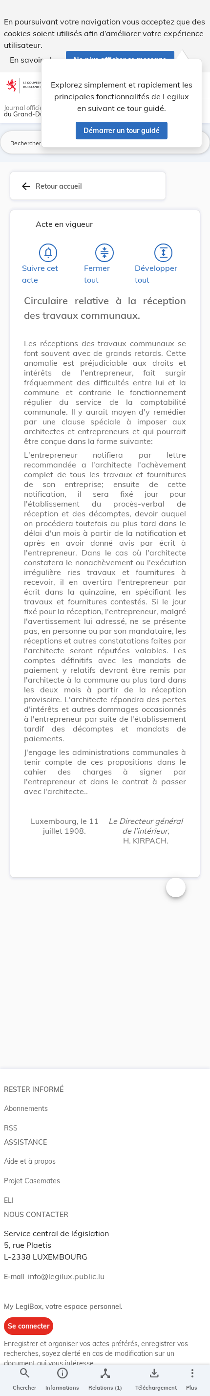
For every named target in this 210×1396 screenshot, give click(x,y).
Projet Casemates (32, 1180)
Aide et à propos (30, 1161)
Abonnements (26, 1108)
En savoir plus (35, 60)
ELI (9, 1200)
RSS (11, 1128)
